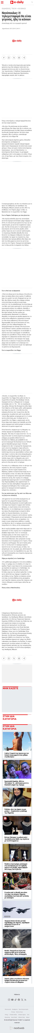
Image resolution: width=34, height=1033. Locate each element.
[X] (14, 58)
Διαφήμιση (15, 1009)
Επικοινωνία (8, 1009)
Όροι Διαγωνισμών (23, 1009)
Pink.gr (7, 1014)
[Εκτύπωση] (19, 58)
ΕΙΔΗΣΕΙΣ (6, 8)
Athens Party (21, 1017)
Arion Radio (14, 1017)
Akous (27, 1017)
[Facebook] (4, 58)
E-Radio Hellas (13, 1014)
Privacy (13, 1012)
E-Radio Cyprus (22, 1014)
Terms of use (19, 1012)
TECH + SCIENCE (19, 8)
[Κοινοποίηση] (24, 58)
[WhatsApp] (9, 58)
